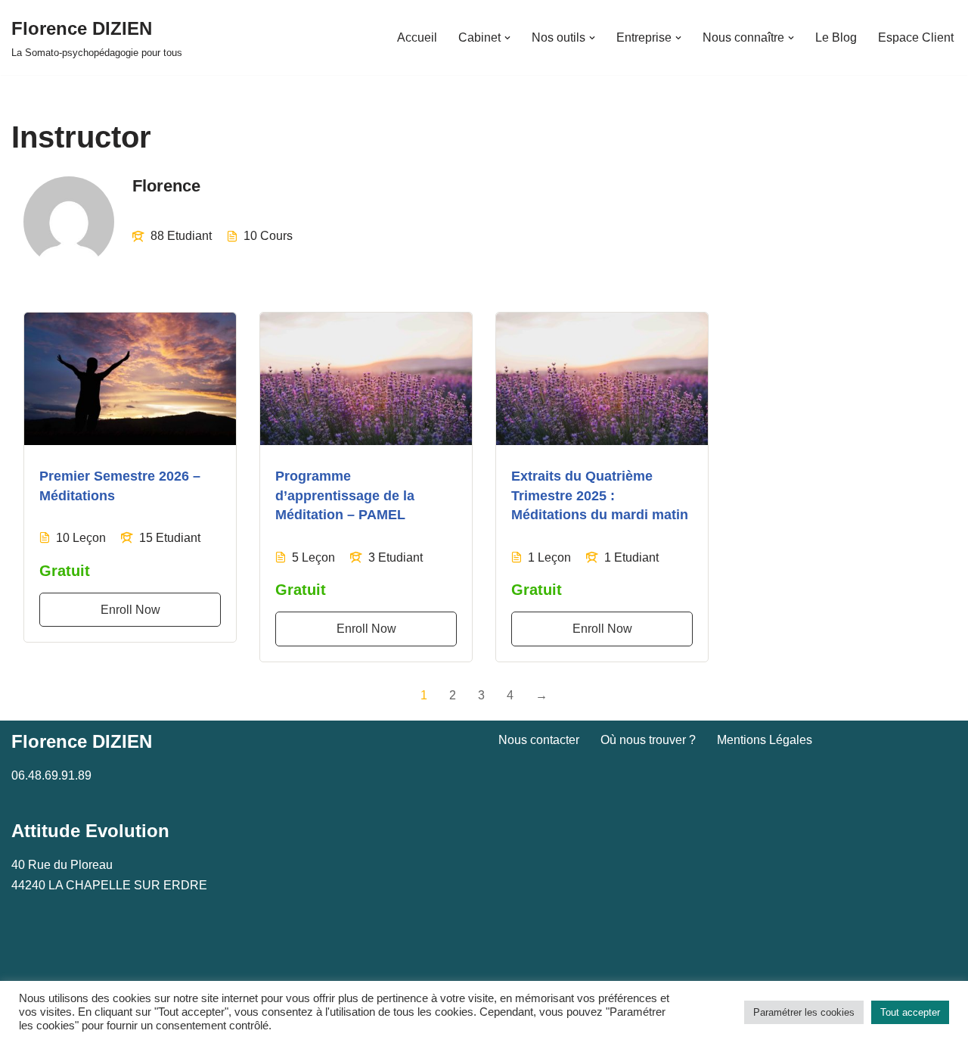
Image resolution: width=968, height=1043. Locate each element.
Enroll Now (130, 609)
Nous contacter (538, 739)
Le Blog (836, 37)
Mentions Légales (764, 739)
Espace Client (916, 37)
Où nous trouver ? (648, 739)
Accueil (417, 37)
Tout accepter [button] (910, 1012)
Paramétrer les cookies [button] (804, 1012)
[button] (507, 38)
